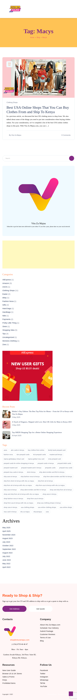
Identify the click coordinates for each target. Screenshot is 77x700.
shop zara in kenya (10, 507)
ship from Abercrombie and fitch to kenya (57, 476)
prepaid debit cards (64, 463)
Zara (4, 345)
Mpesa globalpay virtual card (14, 459)
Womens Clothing (9, 341)
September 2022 (9, 549)
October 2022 (7, 546)
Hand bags (6, 309)
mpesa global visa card (36, 459)
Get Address (14, 609)
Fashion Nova (8, 301)
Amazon (5, 283)
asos (5, 450)
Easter (5, 294)
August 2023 (7, 538)
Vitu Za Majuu (16, 135)
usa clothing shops (27, 507)
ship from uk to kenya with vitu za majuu (18, 485)
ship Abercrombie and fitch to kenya (51, 472)
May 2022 (6, 564)
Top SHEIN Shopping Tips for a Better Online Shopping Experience (37, 432)
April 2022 (6, 567)
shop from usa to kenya (35, 498)
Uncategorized (8, 337)
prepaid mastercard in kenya (31, 468)
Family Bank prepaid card (56, 450)
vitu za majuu (25, 512)
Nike (4, 316)
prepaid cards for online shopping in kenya (19, 463)
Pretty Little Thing (9, 323)
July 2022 (6, 556)
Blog (38, 37)
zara (47, 512)
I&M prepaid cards (23, 454)
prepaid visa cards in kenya (13, 472)
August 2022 (7, 553)
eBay (4, 298)
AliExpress (6, 280)
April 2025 (6, 531)
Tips (4, 334)
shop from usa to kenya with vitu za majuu (18, 503)
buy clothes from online (36, 450)
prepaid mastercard (10, 468)
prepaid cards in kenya (46, 463)
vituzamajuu (37, 512)
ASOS (4, 287)
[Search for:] (38, 158)
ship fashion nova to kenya (30, 476)
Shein (4, 327)
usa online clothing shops (47, 507)
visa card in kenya (10, 512)
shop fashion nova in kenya (13, 498)
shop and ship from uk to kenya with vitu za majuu (21, 494)
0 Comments (65, 135)
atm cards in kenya (17, 450)
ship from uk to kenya (45, 481)
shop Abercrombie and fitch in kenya (33, 490)
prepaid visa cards (65, 468)
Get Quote (40, 609)
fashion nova (8, 454)
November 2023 (8, 535)
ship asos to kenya (10, 476)
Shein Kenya (31, 472)
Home (32, 37)
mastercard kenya (56, 454)
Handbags (6, 312)
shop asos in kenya (49, 494)
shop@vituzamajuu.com (19, 640)
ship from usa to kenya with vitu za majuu (50, 485)
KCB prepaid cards (39, 454)
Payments (6, 319)
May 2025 (6, 528)
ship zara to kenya (10, 490)
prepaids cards (50, 468)
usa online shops (66, 507)
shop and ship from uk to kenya (61, 490)
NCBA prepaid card (54, 459)
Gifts (4, 305)
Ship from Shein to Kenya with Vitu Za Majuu (19, 481)
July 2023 (6, 542)
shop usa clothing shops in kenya (49, 503)
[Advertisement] (38, 254)
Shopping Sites (8, 330)
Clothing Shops (12, 102)
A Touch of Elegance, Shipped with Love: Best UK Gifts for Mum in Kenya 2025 (42, 422)
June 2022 (6, 560)
